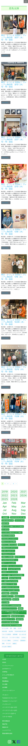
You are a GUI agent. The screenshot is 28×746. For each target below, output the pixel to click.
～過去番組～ (5, 517)
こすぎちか (15, 640)
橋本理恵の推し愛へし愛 (18, 616)
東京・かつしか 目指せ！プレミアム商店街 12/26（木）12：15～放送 (13, 322)
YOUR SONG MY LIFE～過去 (18, 517)
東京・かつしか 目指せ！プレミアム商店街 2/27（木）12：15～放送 (13, 139)
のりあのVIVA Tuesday (14, 569)
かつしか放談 (5, 602)
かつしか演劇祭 (6, 616)
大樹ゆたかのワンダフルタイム (9, 547)
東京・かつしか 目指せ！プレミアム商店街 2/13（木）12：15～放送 (13, 186)
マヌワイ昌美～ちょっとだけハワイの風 (12, 566)
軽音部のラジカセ (19, 596)
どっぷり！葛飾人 (6, 640)
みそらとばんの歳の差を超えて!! (10, 622)
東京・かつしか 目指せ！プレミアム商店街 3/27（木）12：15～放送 (13, 37)
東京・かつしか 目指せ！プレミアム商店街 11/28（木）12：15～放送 (13, 416)
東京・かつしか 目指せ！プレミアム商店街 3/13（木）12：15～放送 (13, 84)
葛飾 (15, 628)
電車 (3, 643)
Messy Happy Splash (15, 578)
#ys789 (11, 631)
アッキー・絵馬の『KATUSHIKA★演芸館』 (12, 575)
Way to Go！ (21, 544)
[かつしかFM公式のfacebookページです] (18, 743)
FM (11, 628)
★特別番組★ (5, 593)
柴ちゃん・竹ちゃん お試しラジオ (10, 590)
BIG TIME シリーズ (19, 557)
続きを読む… (6, 55)
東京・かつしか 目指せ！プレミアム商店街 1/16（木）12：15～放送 (13, 276)
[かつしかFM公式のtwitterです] (14, 743)
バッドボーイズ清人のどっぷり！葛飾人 (12, 532)
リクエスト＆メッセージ (14, 656)
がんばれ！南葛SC (6, 646)
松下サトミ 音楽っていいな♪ (9, 544)
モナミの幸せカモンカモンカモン (10, 587)
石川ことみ (5, 637)
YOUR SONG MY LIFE (7, 520)
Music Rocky (14, 593)
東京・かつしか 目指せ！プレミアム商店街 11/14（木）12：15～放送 (13, 461)
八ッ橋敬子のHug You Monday (9, 581)
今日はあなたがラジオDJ (8, 553)
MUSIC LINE (5, 523)
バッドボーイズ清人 (14, 637)
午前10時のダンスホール (8, 619)
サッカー (8, 643)
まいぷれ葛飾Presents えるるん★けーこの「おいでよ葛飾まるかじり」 (14, 612)
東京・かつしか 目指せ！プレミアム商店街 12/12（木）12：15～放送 (13, 369)
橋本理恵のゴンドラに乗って (9, 584)
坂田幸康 (15, 634)
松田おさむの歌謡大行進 (8, 535)
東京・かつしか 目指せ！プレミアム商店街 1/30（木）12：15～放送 (13, 231)
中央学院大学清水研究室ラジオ (9, 560)
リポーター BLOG (19, 520)
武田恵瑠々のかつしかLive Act (9, 572)
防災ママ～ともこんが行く (8, 563)
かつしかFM (5, 628)
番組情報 (20, 608)
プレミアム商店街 (6, 634)
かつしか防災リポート (7, 596)
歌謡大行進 (15, 599)
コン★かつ (5, 578)
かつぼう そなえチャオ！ (8, 550)
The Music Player (6, 599)
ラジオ (19, 628)
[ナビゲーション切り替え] (26, 1)
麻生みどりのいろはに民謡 (8, 541)
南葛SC (14, 643)
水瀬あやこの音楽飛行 (7, 557)
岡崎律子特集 (19, 619)
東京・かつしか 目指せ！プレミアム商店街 (12, 526)
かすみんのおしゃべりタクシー (9, 538)
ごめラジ (4, 569)
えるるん (23, 637)
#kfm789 (4, 631)
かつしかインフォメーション (9, 608)
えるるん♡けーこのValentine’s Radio (11, 605)
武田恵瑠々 (23, 640)
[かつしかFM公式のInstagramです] (9, 743)
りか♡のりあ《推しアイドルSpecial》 (11, 625)
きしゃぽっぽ (5, 529)
